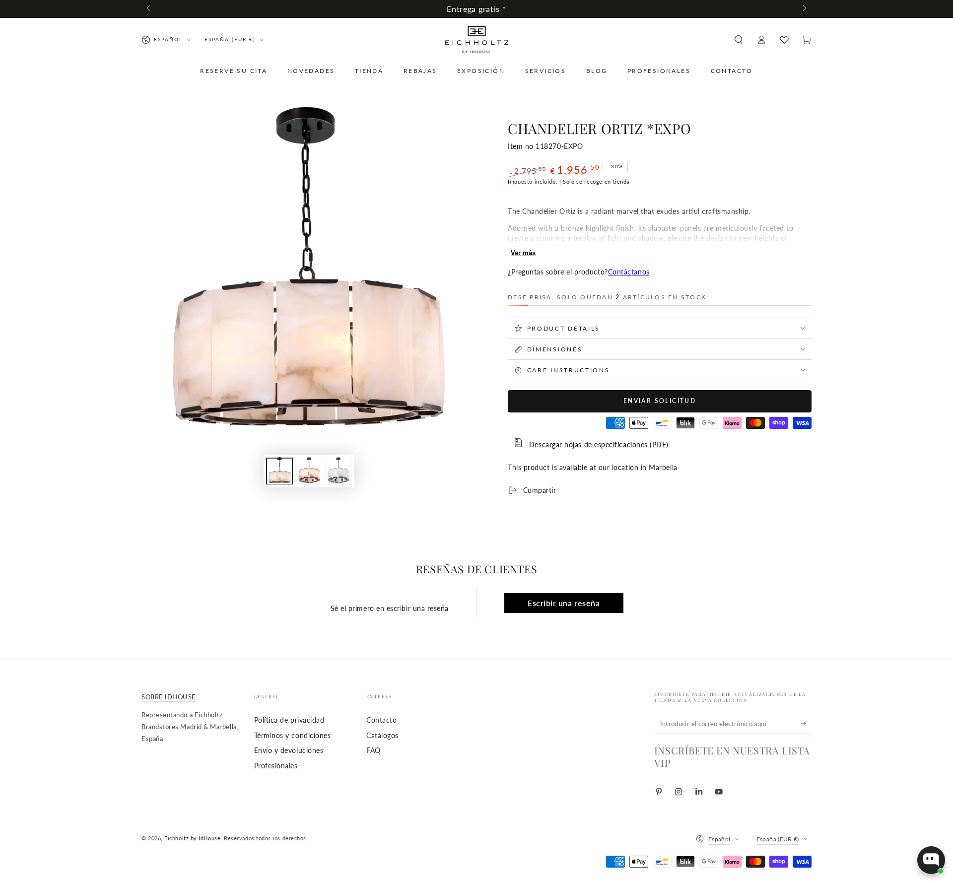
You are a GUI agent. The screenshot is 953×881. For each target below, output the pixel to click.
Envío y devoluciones (289, 750)
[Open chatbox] (931, 860)
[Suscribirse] (806, 724)
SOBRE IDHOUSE (168, 697)
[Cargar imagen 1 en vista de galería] (279, 470)
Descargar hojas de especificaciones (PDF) (599, 444)
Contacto (381, 720)
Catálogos (382, 735)
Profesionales (276, 765)
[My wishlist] (784, 40)
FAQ (373, 750)
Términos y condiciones (292, 735)
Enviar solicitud (659, 401)
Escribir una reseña (564, 603)
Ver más (523, 253)
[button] (738, 40)
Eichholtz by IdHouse (192, 838)
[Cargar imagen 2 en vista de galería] (308, 470)
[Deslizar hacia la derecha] (804, 9)
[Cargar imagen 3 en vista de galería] (338, 470)
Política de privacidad (289, 720)
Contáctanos (629, 272)
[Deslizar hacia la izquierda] (149, 9)
